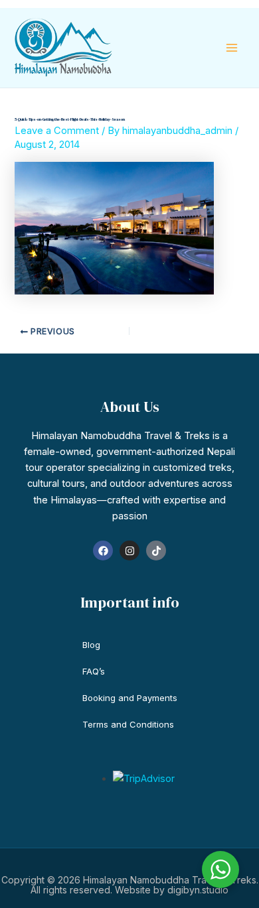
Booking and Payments (129, 697)
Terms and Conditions (128, 724)
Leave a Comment (57, 131)
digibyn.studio (197, 889)
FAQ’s (93, 671)
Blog (91, 644)
